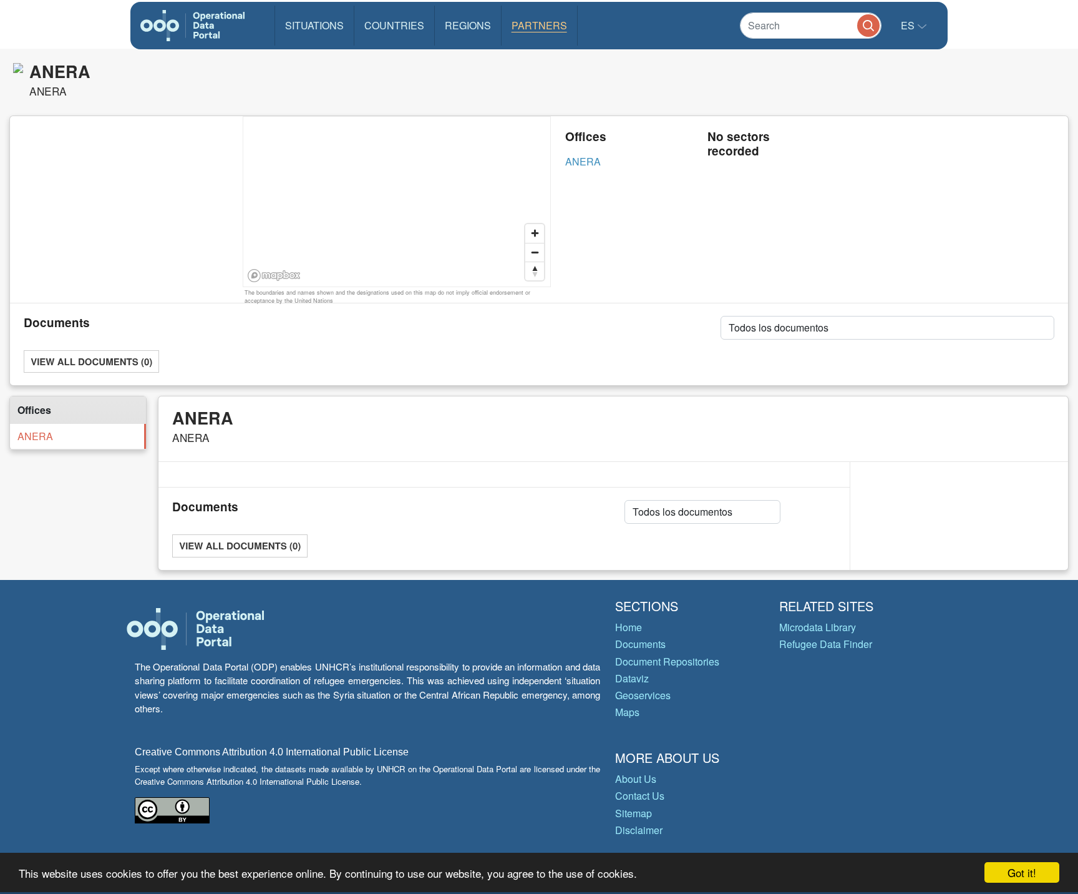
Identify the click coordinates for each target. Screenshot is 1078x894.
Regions (468, 25)
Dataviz (632, 678)
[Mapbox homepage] (274, 275)
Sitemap (633, 813)
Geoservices (643, 695)
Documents (640, 644)
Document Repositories (667, 661)
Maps (627, 712)
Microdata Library (817, 627)
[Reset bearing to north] (534, 271)
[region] (397, 202)
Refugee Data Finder (825, 644)
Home (628, 627)
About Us (635, 779)
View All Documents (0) (91, 361)
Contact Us (639, 795)
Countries (394, 25)
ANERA (583, 161)
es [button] (909, 25)
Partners (539, 25)
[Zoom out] (534, 252)
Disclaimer (639, 830)
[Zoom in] (534, 233)
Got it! (1022, 872)
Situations (314, 25)
